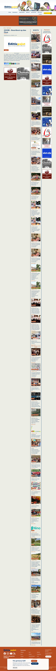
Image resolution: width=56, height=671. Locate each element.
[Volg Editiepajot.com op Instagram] (8, 654)
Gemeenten (23, 650)
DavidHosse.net (49, 667)
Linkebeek (39, 658)
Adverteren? (33, 12)
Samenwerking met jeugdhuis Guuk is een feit (35, 389)
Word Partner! (48, 656)
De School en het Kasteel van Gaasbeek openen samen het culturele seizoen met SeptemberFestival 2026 (35, 404)
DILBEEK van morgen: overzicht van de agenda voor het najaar (35, 549)
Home (10, 12)
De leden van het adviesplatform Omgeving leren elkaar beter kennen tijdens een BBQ (35, 213)
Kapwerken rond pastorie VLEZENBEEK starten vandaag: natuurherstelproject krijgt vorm (35, 420)
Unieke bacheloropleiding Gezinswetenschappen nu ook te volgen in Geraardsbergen (35, 451)
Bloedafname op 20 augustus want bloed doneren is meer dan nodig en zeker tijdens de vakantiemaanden (35, 310)
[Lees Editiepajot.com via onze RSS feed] (14, 654)
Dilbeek (30, 654)
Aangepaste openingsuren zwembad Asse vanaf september (35, 435)
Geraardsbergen (32, 656)
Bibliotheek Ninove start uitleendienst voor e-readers (35, 535)
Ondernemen (22, 12)
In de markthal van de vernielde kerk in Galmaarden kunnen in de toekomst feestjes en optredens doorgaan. (35, 75)
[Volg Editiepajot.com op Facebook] (5, 654)
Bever (22, 654)
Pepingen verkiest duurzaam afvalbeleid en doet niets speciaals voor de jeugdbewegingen (35, 580)
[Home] (11, 7)
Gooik (10, 65)
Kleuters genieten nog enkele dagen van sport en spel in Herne (35, 466)
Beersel (38, 652)
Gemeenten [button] (14, 12)
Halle (38, 656)
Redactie (28, 12)
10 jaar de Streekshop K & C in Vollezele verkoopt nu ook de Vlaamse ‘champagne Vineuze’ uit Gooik (35, 46)
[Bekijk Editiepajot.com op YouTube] (11, 654)
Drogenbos (39, 654)
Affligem (22, 652)
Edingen (22, 656)
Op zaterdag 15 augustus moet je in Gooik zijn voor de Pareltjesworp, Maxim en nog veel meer (35, 168)
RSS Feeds (40, 12)
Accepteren (34, 660)
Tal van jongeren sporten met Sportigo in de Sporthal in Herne (35, 138)
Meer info (15, 667)
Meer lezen (33, 62)
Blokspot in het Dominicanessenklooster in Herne (36, 342)
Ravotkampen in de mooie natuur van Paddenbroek (35, 183)
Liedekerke (31, 658)
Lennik (22, 658)
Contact (40, 14)
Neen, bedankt (34, 663)
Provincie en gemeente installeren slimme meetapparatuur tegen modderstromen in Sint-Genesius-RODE (35, 564)
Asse (29, 652)
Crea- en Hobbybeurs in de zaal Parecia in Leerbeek (35, 493)
